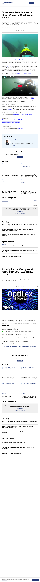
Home (3, 9)
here (34, 341)
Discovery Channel (12, 64)
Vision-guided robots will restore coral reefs (11, 122)
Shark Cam (9, 66)
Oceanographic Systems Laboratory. (23, 73)
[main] (20, 580)
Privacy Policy (4, 580)
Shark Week (19, 64)
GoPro (30, 98)
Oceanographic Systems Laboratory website (22, 114)
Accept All (35, 579)
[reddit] (21, 30)
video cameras (25, 59)
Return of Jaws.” (15, 116)
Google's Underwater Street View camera (11, 121)
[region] (20, 203)
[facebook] (16, 30)
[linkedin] (18, 30)
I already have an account (20, 213)
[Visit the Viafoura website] (35, 205)
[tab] (5, 201)
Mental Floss (10, 109)
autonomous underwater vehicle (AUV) (12, 59)
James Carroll (5, 27)
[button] (3, 3)
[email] (23, 30)
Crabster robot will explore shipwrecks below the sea (13, 119)
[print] (37, 30)
